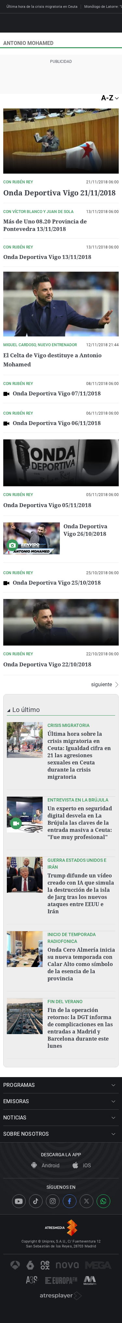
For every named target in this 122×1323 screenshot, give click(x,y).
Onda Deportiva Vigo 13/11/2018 (47, 257)
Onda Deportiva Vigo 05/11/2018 (47, 505)
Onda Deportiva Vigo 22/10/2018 (47, 664)
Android (50, 1165)
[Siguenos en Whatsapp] (103, 1201)
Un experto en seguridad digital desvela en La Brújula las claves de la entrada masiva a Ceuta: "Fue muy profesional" (79, 823)
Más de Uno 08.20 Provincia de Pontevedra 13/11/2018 (45, 225)
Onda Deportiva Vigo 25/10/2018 (57, 582)
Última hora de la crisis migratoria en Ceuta (42, 6)
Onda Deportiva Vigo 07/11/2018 (57, 393)
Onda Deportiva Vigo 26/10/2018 (85, 529)
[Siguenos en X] (86, 1201)
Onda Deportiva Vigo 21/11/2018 (59, 192)
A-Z (108, 98)
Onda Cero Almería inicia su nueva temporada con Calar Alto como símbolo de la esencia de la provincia (81, 964)
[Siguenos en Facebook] (69, 1201)
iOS (86, 1165)
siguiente (101, 685)
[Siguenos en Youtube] (19, 1201)
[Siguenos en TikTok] (36, 1201)
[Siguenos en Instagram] (53, 1201)
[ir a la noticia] (25, 740)
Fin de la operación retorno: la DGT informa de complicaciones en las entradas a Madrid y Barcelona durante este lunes (80, 1027)
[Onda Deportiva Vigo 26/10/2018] (31, 538)
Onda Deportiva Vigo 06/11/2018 (57, 423)
